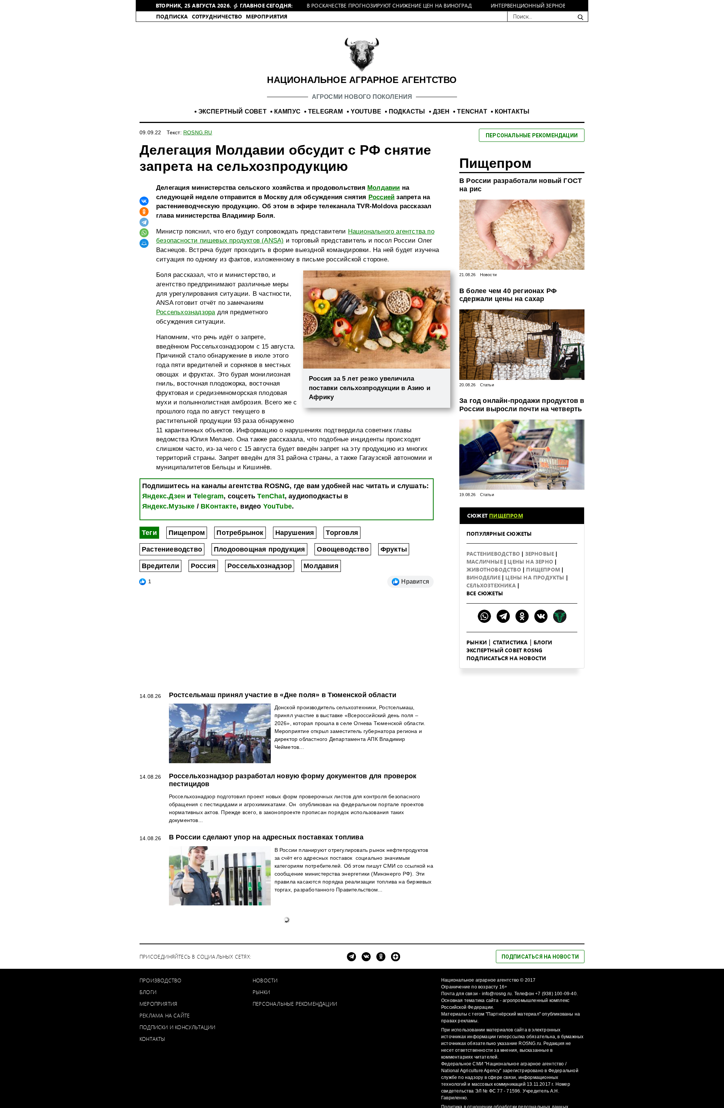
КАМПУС (287, 187)
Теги (149, 608)
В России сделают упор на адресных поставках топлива (266, 912)
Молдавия (321, 641)
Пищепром (187, 608)
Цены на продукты (535, 652)
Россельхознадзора (185, 387)
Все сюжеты (484, 668)
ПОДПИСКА (172, 91)
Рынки (476, 717)
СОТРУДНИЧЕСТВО (217, 91)
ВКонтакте (218, 582)
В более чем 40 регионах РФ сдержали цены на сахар (508, 370)
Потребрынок (239, 608)
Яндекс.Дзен (163, 571)
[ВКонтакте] (144, 276)
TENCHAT (472, 187)
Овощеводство (342, 625)
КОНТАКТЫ (512, 187)
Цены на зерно (531, 637)
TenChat (270, 571)
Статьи (487, 460)
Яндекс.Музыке (168, 582)
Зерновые (540, 629)
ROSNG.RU (197, 208)
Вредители (160, 641)
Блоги (543, 717)
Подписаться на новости (506, 733)
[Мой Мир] (144, 318)
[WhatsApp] (144, 308)
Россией (381, 272)
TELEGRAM (325, 187)
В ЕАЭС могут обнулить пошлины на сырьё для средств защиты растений (297, 993)
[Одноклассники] (144, 287)
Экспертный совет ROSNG (504, 725)
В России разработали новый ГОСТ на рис (520, 260)
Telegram (208, 571)
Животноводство (494, 645)
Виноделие (484, 652)
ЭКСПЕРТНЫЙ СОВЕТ (232, 187)
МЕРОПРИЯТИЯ (266, 91)
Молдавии (383, 263)
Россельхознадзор (259, 641)
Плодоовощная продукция (259, 625)
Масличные (485, 637)
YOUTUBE (366, 187)
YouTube (277, 582)
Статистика (510, 717)
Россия (203, 641)
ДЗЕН (441, 187)
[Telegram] (144, 297)
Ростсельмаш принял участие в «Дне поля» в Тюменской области (283, 770)
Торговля (342, 608)
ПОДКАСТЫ (407, 187)
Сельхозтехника (491, 660)
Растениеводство (172, 625)
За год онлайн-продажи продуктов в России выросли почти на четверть (521, 480)
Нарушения (294, 608)
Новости (488, 350)
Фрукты (393, 625)
